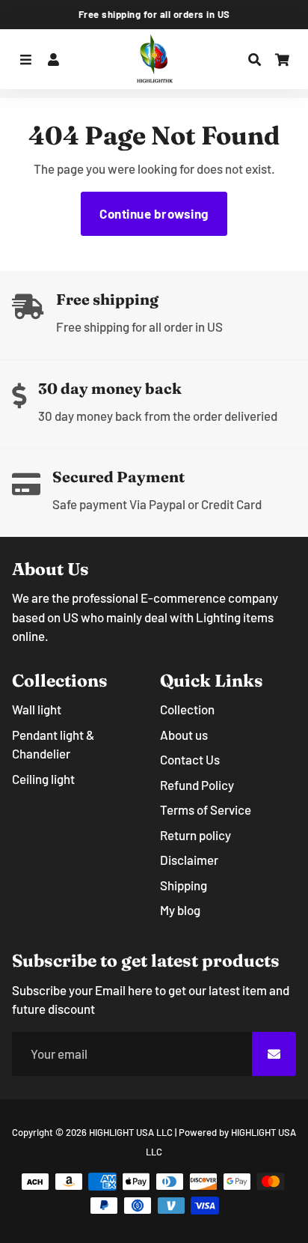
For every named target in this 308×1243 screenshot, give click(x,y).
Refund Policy (197, 784)
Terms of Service (205, 809)
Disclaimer (189, 859)
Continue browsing (154, 213)
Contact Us (190, 759)
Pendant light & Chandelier (53, 744)
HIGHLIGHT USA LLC (131, 1132)
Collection (187, 709)
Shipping (183, 885)
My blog (180, 909)
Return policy (195, 834)
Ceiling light (43, 778)
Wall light (36, 709)
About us (184, 734)
